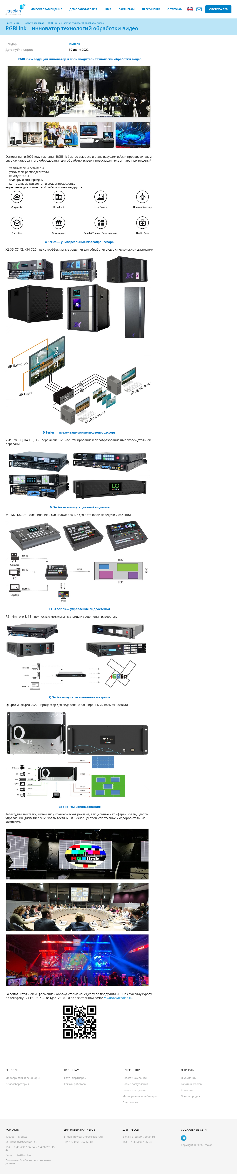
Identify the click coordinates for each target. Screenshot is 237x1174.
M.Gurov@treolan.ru (118, 998)
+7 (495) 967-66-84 (23, 1147)
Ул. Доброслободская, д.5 (21, 1142)
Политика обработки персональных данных (28, 1161)
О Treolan (174, 9)
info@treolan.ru (24, 1155)
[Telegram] (183, 1138)
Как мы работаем (75, 1084)
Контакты (187, 1090)
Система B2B (218, 9)
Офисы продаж (190, 1096)
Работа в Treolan (191, 1084)
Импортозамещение (46, 9)
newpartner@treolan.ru (88, 1136)
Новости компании (135, 1078)
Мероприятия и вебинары (23, 1078)
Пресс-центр (151, 9)
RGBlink (74, 44)
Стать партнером (75, 1078)
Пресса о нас (131, 1102)
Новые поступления (135, 1084)
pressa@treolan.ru (143, 1136)
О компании (188, 1078)
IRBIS (107, 9)
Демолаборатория (83, 9)
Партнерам (126, 9)
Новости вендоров (34, 23)
